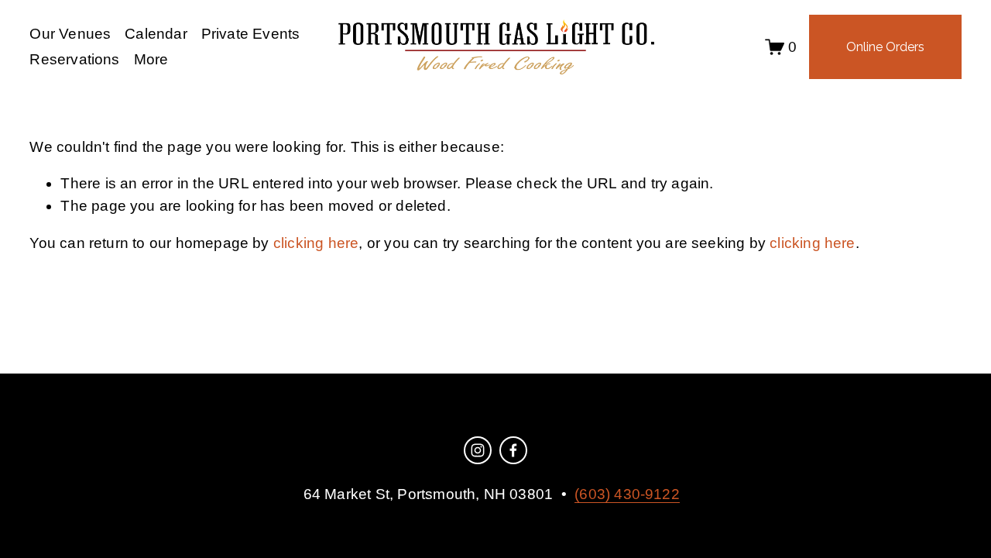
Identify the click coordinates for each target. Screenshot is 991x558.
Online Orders (885, 47)
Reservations (74, 59)
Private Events (250, 34)
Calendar (156, 34)
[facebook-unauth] (513, 450)
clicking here (315, 243)
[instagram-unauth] (478, 450)
